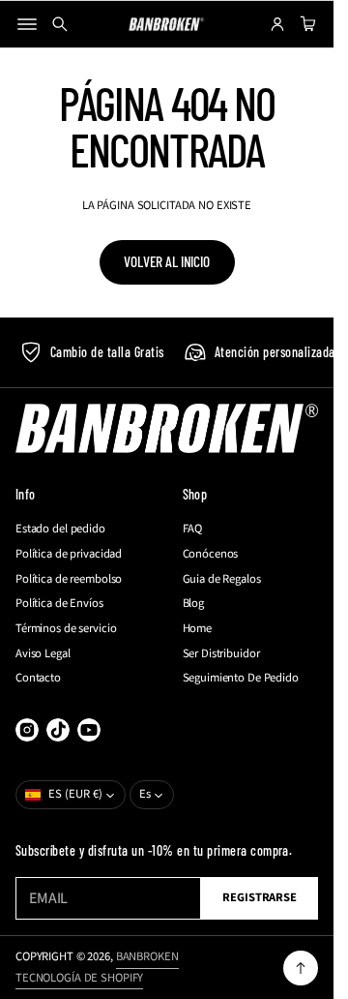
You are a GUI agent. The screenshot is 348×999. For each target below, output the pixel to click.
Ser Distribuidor (221, 654)
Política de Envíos (59, 603)
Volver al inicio (167, 261)
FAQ (193, 529)
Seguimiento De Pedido (241, 678)
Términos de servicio (65, 629)
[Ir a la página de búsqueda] (60, 24)
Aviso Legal (43, 654)
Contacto (38, 678)
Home (198, 629)
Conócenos (211, 554)
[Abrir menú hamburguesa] (27, 24)
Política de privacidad (68, 554)
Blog (194, 603)
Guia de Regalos (222, 579)
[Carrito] (305, 24)
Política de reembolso (68, 579)
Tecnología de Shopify (79, 977)
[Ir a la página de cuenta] (277, 24)
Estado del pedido (60, 529)
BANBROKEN (147, 956)
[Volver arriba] (300, 968)
